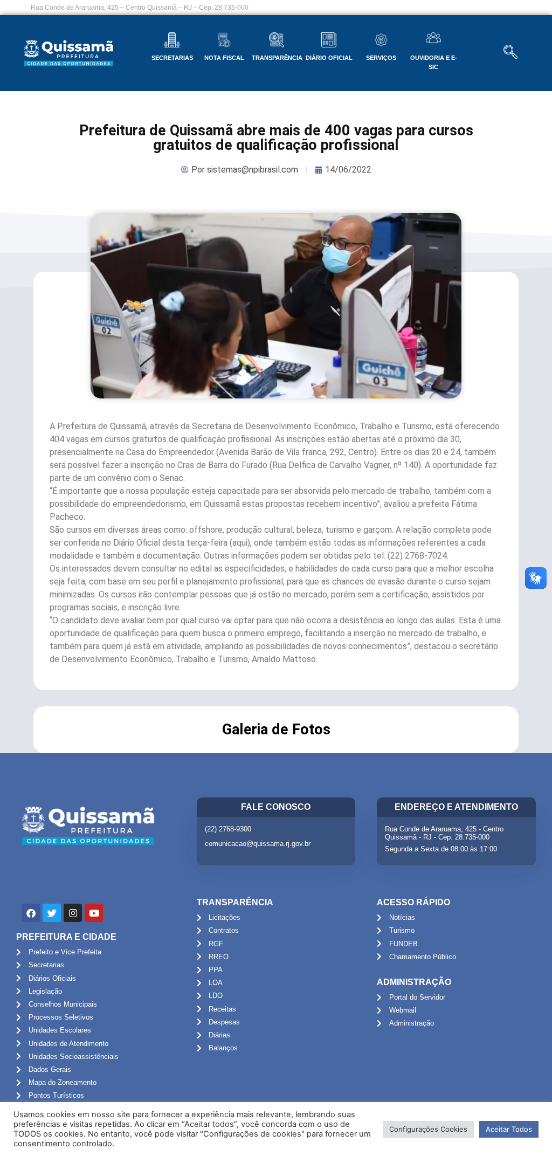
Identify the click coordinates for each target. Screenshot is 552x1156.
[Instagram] (73, 913)
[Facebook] (31, 913)
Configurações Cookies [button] (428, 1129)
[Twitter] (52, 913)
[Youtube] (94, 913)
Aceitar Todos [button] (509, 1129)
